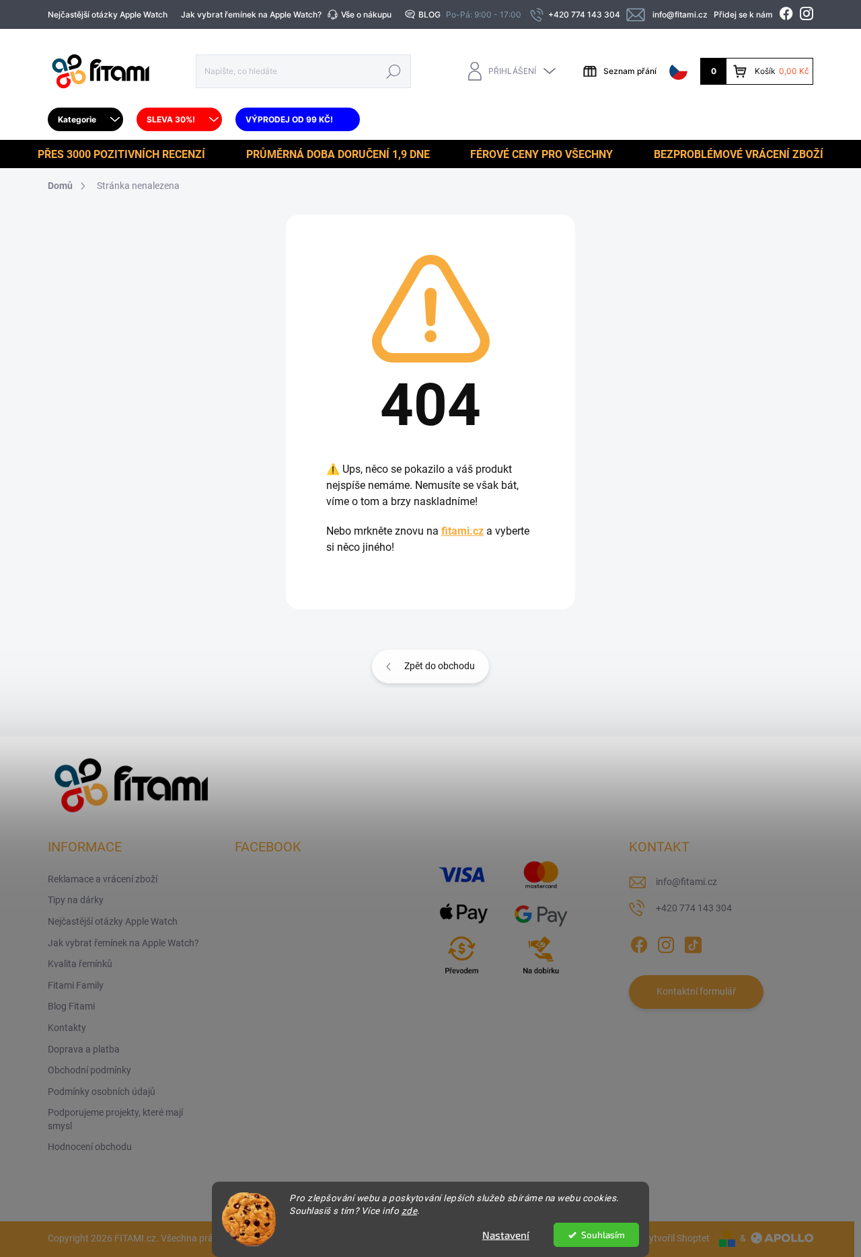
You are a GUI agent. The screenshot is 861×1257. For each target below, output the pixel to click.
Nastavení (505, 1235)
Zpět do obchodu (439, 665)
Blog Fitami (71, 1006)
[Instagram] (666, 942)
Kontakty (67, 1027)
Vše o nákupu (366, 14)
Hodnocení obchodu (90, 1146)
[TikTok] (693, 942)
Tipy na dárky (76, 899)
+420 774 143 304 (694, 908)
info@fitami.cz (686, 881)
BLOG (429, 14)
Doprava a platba (84, 1049)
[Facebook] (639, 942)
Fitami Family (76, 985)
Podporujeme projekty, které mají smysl (115, 1119)
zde (410, 1210)
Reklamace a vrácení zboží (102, 879)
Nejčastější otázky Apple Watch (107, 14)
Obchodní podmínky (89, 1070)
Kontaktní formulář (696, 991)
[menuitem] (85, 120)
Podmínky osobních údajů (101, 1091)
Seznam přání (630, 71)
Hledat (393, 71)
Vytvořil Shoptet (676, 1238)
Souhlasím (603, 1234)
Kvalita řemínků (80, 963)
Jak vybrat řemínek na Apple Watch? (251, 14)
